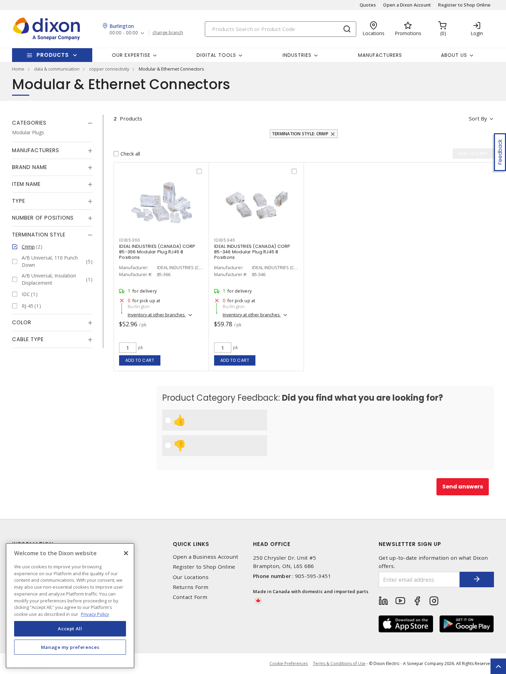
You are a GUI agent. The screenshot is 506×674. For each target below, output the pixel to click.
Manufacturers (380, 55)
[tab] (52, 123)
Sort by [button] (478, 118)
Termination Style (38, 235)
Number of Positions (43, 218)
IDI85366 (129, 240)
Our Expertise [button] (131, 55)
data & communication (57, 69)
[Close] (126, 553)
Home (18, 69)
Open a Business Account (206, 557)
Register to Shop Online (464, 5)
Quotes (368, 5)
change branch (167, 32)
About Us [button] (454, 55)
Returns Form (191, 587)
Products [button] (52, 55)
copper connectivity (109, 69)
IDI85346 (224, 240)
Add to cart (140, 360)
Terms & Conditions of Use (339, 663)
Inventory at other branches (157, 315)
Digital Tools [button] (216, 55)
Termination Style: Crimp (300, 134)
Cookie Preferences (289, 664)
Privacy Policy (95, 614)
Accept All (70, 628)
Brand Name (29, 167)
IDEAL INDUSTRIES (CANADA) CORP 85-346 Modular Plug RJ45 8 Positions (252, 251)
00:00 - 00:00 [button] (123, 33)
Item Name (26, 184)
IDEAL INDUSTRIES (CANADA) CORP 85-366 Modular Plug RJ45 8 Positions (157, 251)
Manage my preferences (70, 647)
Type (18, 201)
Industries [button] (297, 55)
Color (21, 322)
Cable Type (28, 339)
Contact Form (190, 597)
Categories (29, 122)
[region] (70, 605)
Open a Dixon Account (407, 5)
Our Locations (191, 577)
